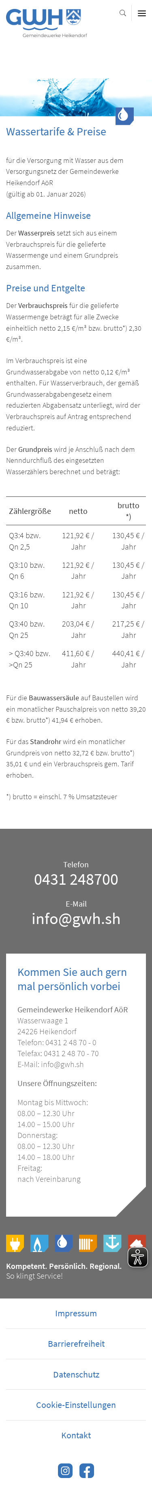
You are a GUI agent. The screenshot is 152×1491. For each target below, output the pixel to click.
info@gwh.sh (76, 918)
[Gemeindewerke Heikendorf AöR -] (46, 33)
